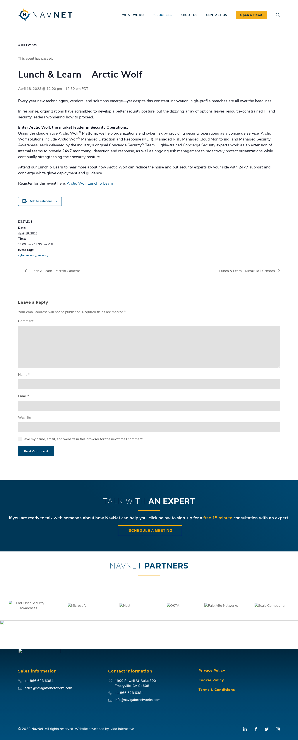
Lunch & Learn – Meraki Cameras (54, 271)
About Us (188, 14)
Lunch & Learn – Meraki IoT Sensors (247, 271)
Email (23, 396)
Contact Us (216, 14)
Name (24, 374)
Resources (162, 14)
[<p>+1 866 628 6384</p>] (20, 680)
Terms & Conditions (217, 689)
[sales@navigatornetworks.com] (20, 688)
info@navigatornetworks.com (137, 699)
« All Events (27, 45)
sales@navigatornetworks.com (48, 688)
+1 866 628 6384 (129, 692)
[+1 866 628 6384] (110, 692)
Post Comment (36, 451)
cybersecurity (27, 255)
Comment (25, 321)
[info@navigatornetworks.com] (110, 699)
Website (24, 417)
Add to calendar (41, 201)
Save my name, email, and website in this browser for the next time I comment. (82, 439)
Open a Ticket (251, 14)
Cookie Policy (211, 680)
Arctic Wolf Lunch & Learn (90, 183)
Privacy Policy (212, 670)
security (43, 255)
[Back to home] (46, 15)
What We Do (133, 14)
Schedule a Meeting (150, 530)
